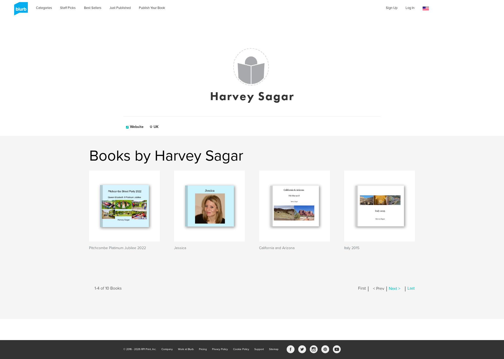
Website (137, 127)
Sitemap (274, 349)
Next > (394, 288)
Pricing (203, 349)
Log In (410, 8)
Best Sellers (92, 8)
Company (167, 349)
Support (259, 349)
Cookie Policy (241, 349)
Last (411, 288)
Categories (44, 8)
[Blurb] (19, 10)
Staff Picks (68, 8)
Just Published (120, 8)
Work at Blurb (186, 349)
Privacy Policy (220, 349)
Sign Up (391, 8)
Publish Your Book (152, 8)
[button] (426, 8)
